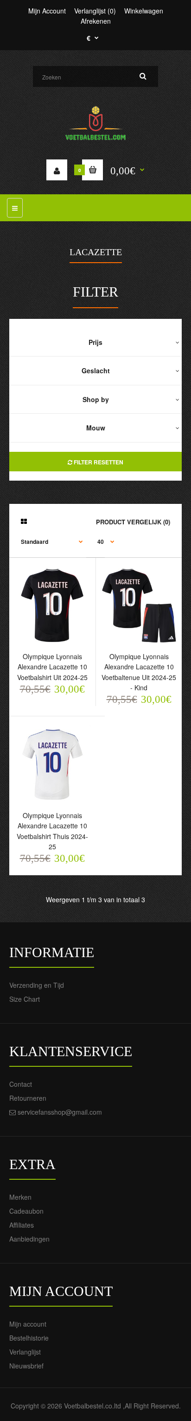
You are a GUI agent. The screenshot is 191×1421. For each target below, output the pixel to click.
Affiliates (21, 1224)
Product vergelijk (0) (133, 521)
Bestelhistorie (29, 1337)
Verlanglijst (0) (95, 10)
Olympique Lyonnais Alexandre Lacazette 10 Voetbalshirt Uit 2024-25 (52, 667)
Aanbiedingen (29, 1238)
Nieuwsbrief (26, 1365)
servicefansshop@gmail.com (60, 1112)
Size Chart (24, 999)
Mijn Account (47, 10)
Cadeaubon (26, 1211)
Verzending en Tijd (36, 985)
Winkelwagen (143, 10)
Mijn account (27, 1323)
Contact (20, 1084)
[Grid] (24, 521)
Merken (20, 1197)
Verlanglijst (25, 1351)
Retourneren (27, 1098)
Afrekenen (96, 21)
